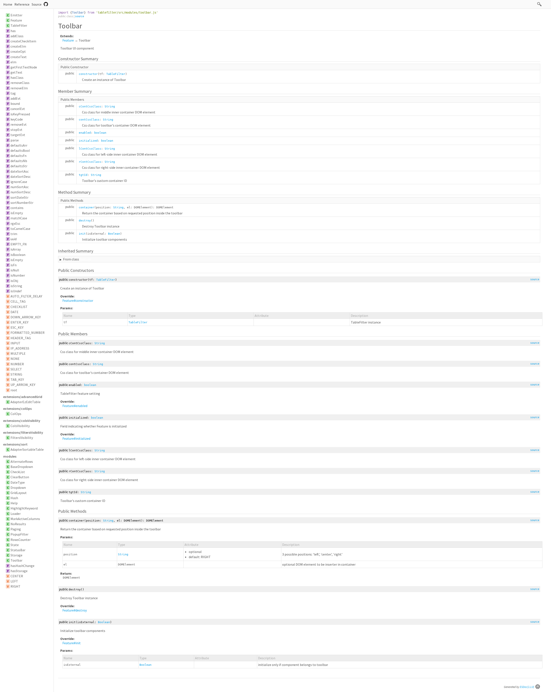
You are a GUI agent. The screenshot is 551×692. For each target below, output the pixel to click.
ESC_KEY (17, 327)
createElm (18, 46)
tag (13, 93)
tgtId (83, 174)
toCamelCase (20, 228)
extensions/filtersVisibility (23, 432)
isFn (14, 265)
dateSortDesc (21, 176)
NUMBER (17, 364)
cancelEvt (18, 109)
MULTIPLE (18, 353)
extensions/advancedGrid (22, 397)
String (110, 106)
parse (15, 140)
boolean (100, 132)
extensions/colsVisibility (21, 420)
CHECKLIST (19, 307)
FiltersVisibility (22, 437)
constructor (88, 74)
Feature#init (71, 643)
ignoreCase (19, 182)
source (79, 16)
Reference (21, 4)
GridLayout (19, 493)
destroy (85, 220)
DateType (18, 482)
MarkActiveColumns (25, 519)
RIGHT (15, 586)
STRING (16, 374)
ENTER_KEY (19, 322)
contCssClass (89, 119)
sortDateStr (19, 197)
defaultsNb (19, 161)
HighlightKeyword (24, 508)
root (14, 390)
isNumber (18, 275)
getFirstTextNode (24, 67)
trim (14, 234)
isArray (16, 249)
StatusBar (18, 550)
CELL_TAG (18, 301)
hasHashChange (22, 566)
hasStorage (19, 571)
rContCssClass (90, 161)
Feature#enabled (74, 406)
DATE (15, 312)
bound (15, 103)
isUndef (16, 291)
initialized (88, 140)
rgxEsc (15, 223)
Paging (16, 529)
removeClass (20, 83)
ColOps (16, 414)
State (15, 545)
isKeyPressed (20, 114)
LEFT (14, 581)
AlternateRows (22, 461)
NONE (15, 358)
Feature (16, 20)
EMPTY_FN (19, 244)
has (13, 31)
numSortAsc (20, 187)
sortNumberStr (22, 202)
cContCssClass (90, 106)
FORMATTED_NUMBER (28, 332)
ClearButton (20, 477)
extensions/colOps (17, 408)
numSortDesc (21, 192)
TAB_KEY (17, 379)
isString (16, 286)
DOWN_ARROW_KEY (26, 317)
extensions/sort (15, 444)
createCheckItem (23, 41)
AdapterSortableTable (27, 449)
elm (13, 62)
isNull (15, 270)
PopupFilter (19, 534)
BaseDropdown (22, 466)
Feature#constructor (77, 300)
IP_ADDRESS (20, 348)
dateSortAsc (20, 171)
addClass (17, 36)
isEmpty (17, 213)
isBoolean (18, 254)
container (86, 207)
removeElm (19, 88)
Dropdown (18, 487)
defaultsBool (20, 150)
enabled (85, 132)
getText (16, 72)
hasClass (17, 77)
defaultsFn (18, 155)
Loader (16, 513)
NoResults (18, 524)
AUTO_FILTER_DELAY (26, 296)
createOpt (18, 51)
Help (14, 503)
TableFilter (19, 25)
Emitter (16, 15)
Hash (14, 498)
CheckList (18, 472)
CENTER (17, 576)
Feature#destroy (74, 610)
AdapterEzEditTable (25, 402)
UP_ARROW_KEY (23, 384)
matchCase (19, 218)
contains (17, 208)
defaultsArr (19, 145)
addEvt (16, 98)
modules (9, 456)
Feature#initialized (76, 438)
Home (7, 4)
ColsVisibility (20, 426)
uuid (14, 239)
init (82, 233)
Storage (16, 555)
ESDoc (527, 687)
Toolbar (16, 560)
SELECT (16, 369)
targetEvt (18, 135)
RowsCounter (21, 539)
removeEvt (19, 124)
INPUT (15, 343)
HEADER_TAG (21, 338)
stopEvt (16, 129)
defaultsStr (19, 166)
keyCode (17, 119)
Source (37, 4)
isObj (14, 281)
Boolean (114, 233)
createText (19, 57)
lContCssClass (90, 148)
